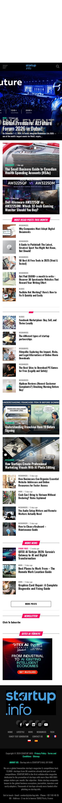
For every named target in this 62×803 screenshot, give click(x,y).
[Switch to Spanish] (36, 741)
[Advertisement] (31, 31)
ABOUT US (14, 762)
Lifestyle (20, 732)
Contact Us (37, 736)
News (30, 732)
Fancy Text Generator (18, 736)
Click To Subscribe (12, 622)
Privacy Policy (41, 753)
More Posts (31, 603)
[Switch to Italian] (48, 736)
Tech (52, 732)
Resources (41, 732)
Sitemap (36, 756)
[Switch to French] (55, 736)
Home (10, 732)
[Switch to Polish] (29, 741)
